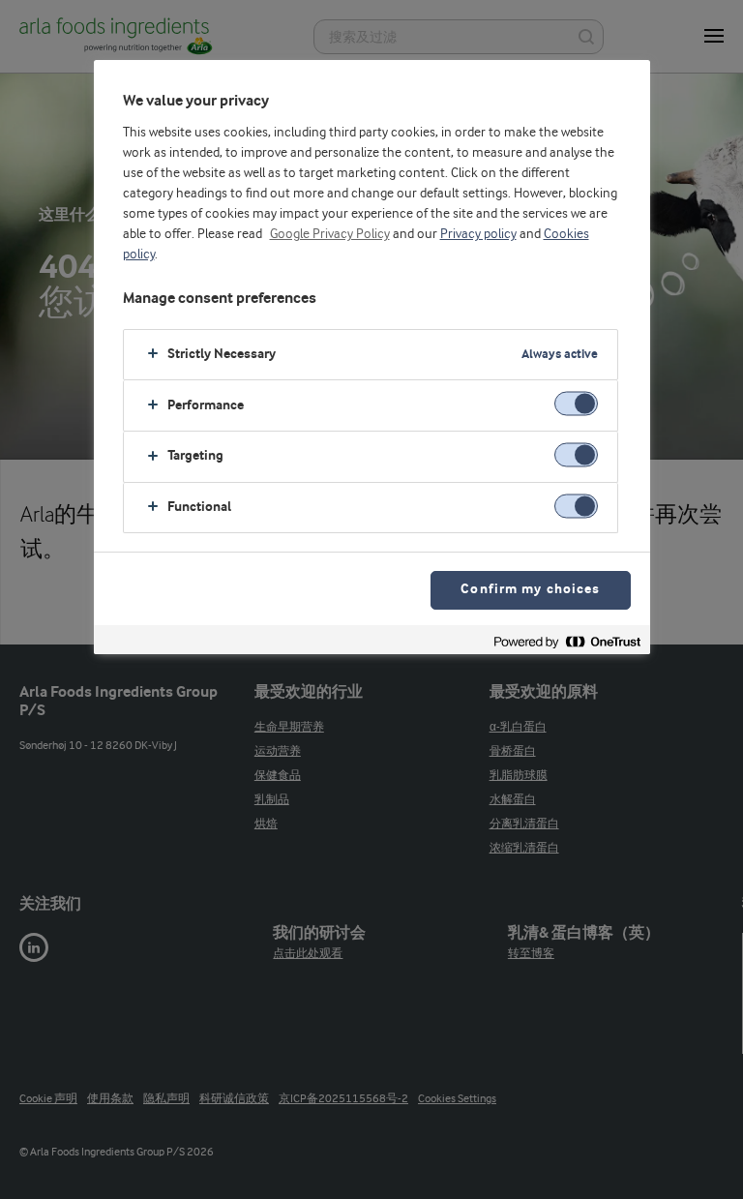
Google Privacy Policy (330, 234)
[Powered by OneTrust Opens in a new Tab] (566, 642)
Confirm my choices (530, 590)
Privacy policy (478, 234)
